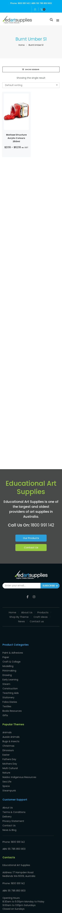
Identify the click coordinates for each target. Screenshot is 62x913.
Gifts (5, 715)
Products (42, 612)
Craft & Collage (11, 661)
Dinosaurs (8, 750)
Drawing (7, 675)
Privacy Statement (13, 821)
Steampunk (9, 790)
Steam (6, 684)
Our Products (31, 538)
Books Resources (12, 711)
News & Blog (9, 830)
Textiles (6, 706)
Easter (6, 754)
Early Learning (10, 679)
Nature (6, 772)
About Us (26, 612)
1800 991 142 (42, 525)
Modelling (7, 666)
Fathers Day (9, 759)
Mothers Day (9, 763)
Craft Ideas (41, 617)
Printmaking (9, 670)
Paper (5, 657)
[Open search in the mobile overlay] (51, 19)
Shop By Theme (19, 617)
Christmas (8, 745)
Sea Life (6, 781)
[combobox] (31, 85)
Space (6, 786)
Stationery (8, 697)
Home (12, 612)
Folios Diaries (9, 702)
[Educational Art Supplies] (17, 22)
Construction (10, 688)
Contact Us (31, 547)
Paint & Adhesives (12, 652)
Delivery (7, 816)
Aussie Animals (11, 737)
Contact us (37, 621)
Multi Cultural (10, 768)
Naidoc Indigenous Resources (19, 777)
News (21, 621)
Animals (7, 732)
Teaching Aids (10, 693)
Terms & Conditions (13, 812)
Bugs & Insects (10, 741)
